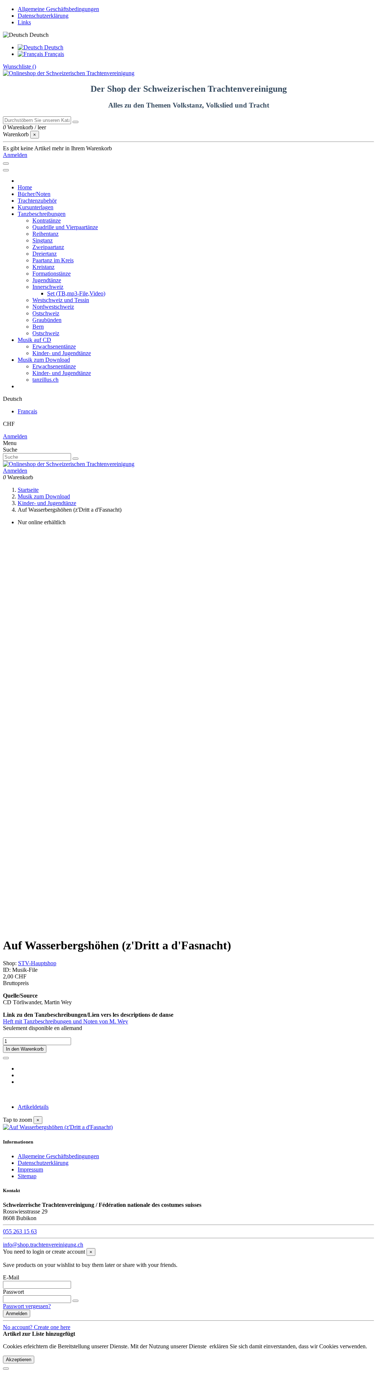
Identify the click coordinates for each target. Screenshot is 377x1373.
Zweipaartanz (48, 247)
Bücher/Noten (34, 194)
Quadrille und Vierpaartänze (65, 227)
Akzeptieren (18, 1359)
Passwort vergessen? (27, 1306)
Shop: (10, 963)
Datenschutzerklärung (43, 16)
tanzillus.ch (45, 379)
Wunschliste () (19, 66)
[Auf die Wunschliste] (6, 1058)
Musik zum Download (44, 360)
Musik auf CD (34, 340)
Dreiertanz (44, 254)
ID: (7, 970)
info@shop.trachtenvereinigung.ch (43, 1244)
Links (24, 22)
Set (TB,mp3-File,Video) (76, 293)
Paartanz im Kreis (53, 260)
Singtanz (42, 240)
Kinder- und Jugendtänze (61, 353)
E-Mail (11, 1277)
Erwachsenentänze (54, 346)
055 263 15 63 (20, 1231)
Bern (38, 326)
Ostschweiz (45, 313)
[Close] (6, 170)
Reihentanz (45, 234)
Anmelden (15, 436)
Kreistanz (43, 267)
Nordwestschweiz (53, 307)
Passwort (13, 1292)
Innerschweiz (47, 287)
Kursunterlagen (35, 207)
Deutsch (53, 47)
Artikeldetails (33, 1107)
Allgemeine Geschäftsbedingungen (58, 9)
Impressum (30, 1169)
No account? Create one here (36, 1327)
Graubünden (46, 320)
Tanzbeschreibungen (42, 214)
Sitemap (27, 1176)
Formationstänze (51, 273)
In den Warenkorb (24, 1049)
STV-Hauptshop (37, 963)
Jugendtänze (46, 280)
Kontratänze (46, 220)
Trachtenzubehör (37, 200)
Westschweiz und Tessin (60, 300)
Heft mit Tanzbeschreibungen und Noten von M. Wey (65, 1021)
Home (25, 187)
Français (53, 54)
